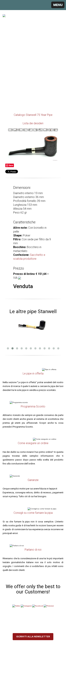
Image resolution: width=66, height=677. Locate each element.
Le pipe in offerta (33, 373)
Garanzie (33, 480)
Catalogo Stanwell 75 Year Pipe (33, 115)
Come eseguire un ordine (33, 443)
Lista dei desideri (33, 123)
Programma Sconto (33, 406)
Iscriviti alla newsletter (33, 636)
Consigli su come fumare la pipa (33, 512)
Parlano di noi (33, 549)
